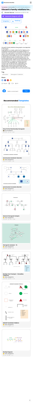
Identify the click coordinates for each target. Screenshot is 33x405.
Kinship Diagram (8, 352)
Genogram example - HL (10, 245)
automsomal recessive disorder (12, 187)
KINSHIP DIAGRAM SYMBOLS (11, 323)
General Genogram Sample (11, 216)
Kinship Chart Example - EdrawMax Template (13, 274)
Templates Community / (8, 7)
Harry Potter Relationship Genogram (14, 129)
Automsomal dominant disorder (12, 158)
